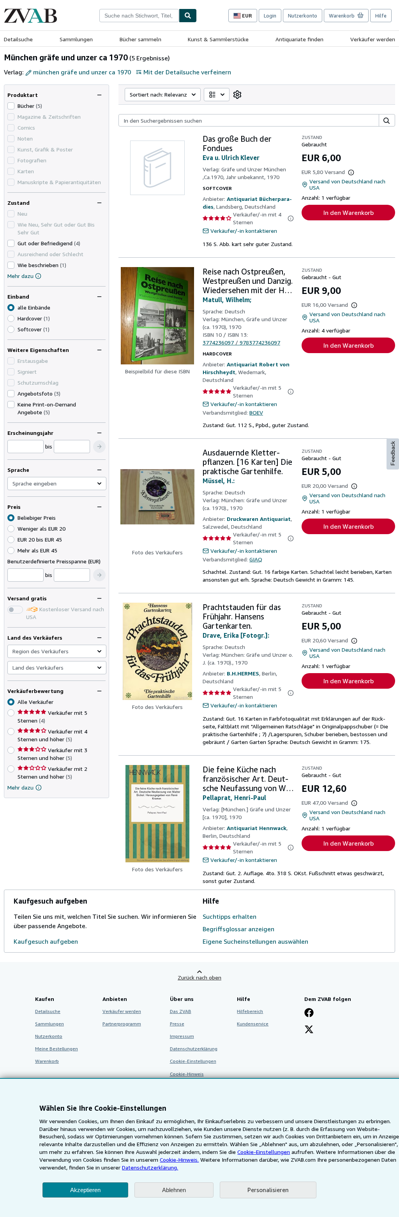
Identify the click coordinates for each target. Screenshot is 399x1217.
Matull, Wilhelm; (227, 300)
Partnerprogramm (121, 1024)
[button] (99, 446)
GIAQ (255, 559)
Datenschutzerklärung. (150, 1167)
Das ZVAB (180, 1011)
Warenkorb (47, 1061)
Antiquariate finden (299, 39)
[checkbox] (10, 105)
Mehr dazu (20, 276)
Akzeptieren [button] (85, 1190)
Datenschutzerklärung (193, 1049)
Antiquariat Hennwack (256, 828)
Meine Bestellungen (56, 1049)
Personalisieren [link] (268, 1189)
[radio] (10, 318)
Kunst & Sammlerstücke (218, 39)
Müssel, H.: (219, 481)
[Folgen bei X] (309, 1030)
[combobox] (139, 15)
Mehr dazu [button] (20, 787)
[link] (237, 94)
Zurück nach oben (199, 977)
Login (270, 15)
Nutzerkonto (302, 15)
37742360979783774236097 (241, 342)
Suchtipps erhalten (229, 916)
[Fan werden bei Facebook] (309, 1013)
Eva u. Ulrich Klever (231, 158)
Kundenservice (252, 1024)
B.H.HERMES (243, 673)
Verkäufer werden (372, 39)
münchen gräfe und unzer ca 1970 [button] (82, 72)
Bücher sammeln (140, 39)
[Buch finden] (187, 15)
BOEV (256, 412)
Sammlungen (76, 39)
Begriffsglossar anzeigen (238, 929)
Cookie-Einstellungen (263, 1151)
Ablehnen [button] (174, 1190)
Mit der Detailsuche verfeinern (187, 72)
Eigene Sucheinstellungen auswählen (255, 941)
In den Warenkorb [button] (348, 212)
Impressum (182, 1036)
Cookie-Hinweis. (179, 1159)
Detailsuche (18, 39)
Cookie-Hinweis (187, 1074)
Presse (177, 1024)
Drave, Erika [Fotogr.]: (236, 635)
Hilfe (381, 15)
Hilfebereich (250, 1011)
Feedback (393, 453)
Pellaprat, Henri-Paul (234, 798)
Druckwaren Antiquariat (259, 518)
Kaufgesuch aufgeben (46, 941)
